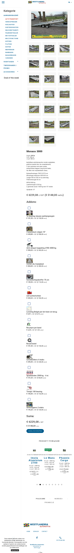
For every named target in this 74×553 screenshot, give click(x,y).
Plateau (8, 44)
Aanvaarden (14, 550)
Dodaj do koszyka (35, 431)
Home (28, 531)
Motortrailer (11, 35)
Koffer (8, 47)
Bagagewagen (10, 55)
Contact (44, 531)
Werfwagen (9, 49)
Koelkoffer (10, 24)
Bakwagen (9, 52)
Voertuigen (9, 62)
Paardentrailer (11, 33)
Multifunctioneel (12, 38)
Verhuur (36, 531)
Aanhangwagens (11, 15)
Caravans (9, 58)
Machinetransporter (14, 30)
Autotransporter (12, 19)
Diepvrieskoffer (11, 27)
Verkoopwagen (11, 22)
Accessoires (9, 72)
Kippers (8, 41)
